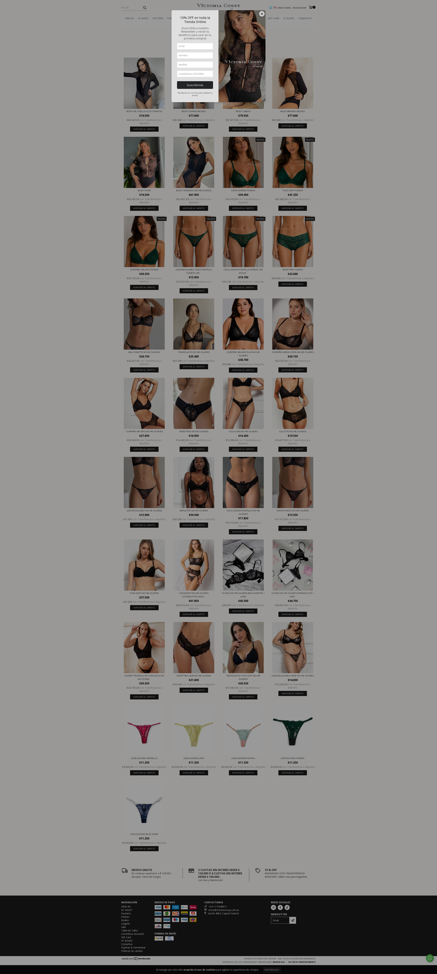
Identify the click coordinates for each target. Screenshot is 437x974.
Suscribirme (195, 85)
